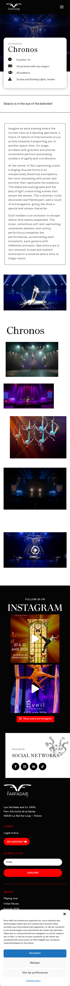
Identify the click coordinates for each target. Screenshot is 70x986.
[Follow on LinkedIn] (33, 766)
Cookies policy (33, 981)
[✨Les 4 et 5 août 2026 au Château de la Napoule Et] (35, 689)
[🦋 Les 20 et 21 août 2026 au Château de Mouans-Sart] (35, 638)
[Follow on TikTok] (42, 766)
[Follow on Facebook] (15, 766)
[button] (64, 914)
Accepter (35, 953)
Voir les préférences (35, 973)
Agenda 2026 (11, 909)
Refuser (35, 963)
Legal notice (11, 833)
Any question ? (15, 841)
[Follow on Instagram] (24, 766)
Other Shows (11, 904)
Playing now (11, 898)
